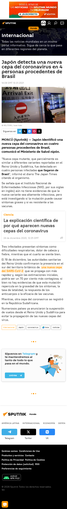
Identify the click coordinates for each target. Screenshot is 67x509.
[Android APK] (11, 477)
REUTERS (8, 125)
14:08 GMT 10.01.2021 (13, 82)
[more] (61, 237)
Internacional (8, 327)
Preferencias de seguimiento (17, 468)
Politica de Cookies (35, 459)
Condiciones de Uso (29, 451)
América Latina (10, 423)
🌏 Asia (45, 327)
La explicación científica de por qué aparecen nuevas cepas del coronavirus (31, 225)
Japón (21, 327)
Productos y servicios (13, 455)
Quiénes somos (10, 451)
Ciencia (8, 215)
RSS (37, 464)
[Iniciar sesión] (49, 23)
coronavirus (33, 327)
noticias (56, 327)
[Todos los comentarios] (5, 504)
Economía (49, 423)
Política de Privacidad (13, 459)
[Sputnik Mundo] (10, 24)
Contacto (29, 455)
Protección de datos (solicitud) (18, 464)
